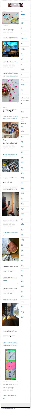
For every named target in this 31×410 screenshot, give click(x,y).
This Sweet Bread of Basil (7, 57)
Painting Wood (22, 69)
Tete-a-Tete (5, 216)
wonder (3, 280)
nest (7, 118)
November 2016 (22, 255)
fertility (8, 232)
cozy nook (15, 73)
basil (3, 73)
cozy (13, 73)
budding (16, 342)
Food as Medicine (22, 48)
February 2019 (22, 223)
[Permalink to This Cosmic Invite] (10, 18)
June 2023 (22, 168)
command (8, 154)
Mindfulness (4, 342)
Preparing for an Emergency (23, 70)
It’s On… (4, 139)
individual (4, 189)
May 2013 (22, 307)
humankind (4, 345)
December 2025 (22, 131)
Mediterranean (4, 234)
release (17, 234)
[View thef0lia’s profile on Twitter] (21, 14)
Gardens (11, 37)
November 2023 (22, 162)
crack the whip (10, 154)
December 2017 (22, 239)
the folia (16, 118)
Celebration (6, 116)
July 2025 (22, 137)
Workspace (22, 90)
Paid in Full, (5, 326)
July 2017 (22, 245)
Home (15, 37)
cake (4, 73)
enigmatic (4, 232)
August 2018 (22, 229)
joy (5, 345)
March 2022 (22, 187)
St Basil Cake (4, 76)
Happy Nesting (13, 37)
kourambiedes (6, 189)
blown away (12, 342)
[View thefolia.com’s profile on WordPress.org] (24, 14)
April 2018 (22, 234)
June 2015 (22, 276)
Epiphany (17, 73)
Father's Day (22, 43)
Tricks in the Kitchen (23, 84)
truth (16, 235)
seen (4, 235)
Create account (22, 107)
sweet (11, 76)
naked (8, 234)
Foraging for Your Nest (23, 49)
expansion (6, 232)
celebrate (6, 73)
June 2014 (22, 291)
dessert (16, 154)
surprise (10, 76)
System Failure (22, 80)
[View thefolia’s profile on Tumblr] (25, 14)
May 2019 (22, 219)
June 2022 (22, 183)
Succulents (22, 79)
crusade (13, 395)
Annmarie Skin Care (23, 18)
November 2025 (22, 132)
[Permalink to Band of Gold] (10, 249)
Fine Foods (10, 116)
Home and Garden (4, 75)
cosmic (3, 37)
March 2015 (22, 280)
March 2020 (22, 209)
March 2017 (22, 250)
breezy (15, 342)
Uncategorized (22, 85)
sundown (6, 76)
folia (6, 37)
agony (9, 395)
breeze (13, 342)
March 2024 (22, 157)
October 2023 (22, 163)
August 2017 (22, 244)
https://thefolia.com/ (8, 75)
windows (22, 89)
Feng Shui (22, 44)
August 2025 (22, 136)
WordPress (5, 280)
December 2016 (22, 254)
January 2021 (22, 204)
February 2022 (22, 188)
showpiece (17, 75)
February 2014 (22, 296)
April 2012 (22, 321)
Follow (22, 121)
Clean (21, 27)
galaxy (9, 37)
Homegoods (22, 58)
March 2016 (22, 265)
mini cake (6, 118)
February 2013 (22, 311)
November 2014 (22, 285)
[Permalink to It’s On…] (10, 130)
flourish (7, 277)
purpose (13, 234)
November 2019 (22, 213)
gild (12, 277)
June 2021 (22, 198)
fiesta (4, 37)
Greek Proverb (16, 232)
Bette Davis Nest (22, 22)
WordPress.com (22, 112)
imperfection (4, 118)
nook (15, 75)
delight (13, 154)
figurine (9, 232)
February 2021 (22, 203)
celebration (8, 73)
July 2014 (22, 290)
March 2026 (22, 127)
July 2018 (22, 230)
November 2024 (22, 147)
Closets (21, 28)
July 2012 (22, 317)
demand (14, 154)
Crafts (21, 33)
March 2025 (22, 142)
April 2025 (22, 141)
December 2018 (22, 224)
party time (9, 118)
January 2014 (22, 297)
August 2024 (22, 151)
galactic (8, 37)
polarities (11, 234)
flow (11, 232)
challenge (6, 154)
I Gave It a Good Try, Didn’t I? (7, 381)
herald (12, 299)
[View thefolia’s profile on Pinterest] (23, 14)
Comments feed (22, 111)
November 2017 (22, 240)
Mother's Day (22, 63)
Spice (14, 118)
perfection (12, 118)
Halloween (22, 54)
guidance (16, 277)
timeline (15, 235)
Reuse (21, 74)
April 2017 (22, 249)
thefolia (13, 235)
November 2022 (22, 177)
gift (11, 277)
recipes (11, 116)
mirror (6, 234)
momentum (7, 345)
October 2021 (22, 193)
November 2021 (22, 192)
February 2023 (22, 173)
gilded (13, 277)
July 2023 (22, 167)
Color (7, 116)
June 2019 (22, 218)
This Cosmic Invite (6, 24)
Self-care (13, 116)
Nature (6, 342)
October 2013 (22, 301)
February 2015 (22, 281)
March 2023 (22, 172)
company (11, 73)
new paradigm (14, 189)
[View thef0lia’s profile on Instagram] (22, 14)
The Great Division (6, 173)
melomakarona (11, 189)
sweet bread (13, 76)
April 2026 (22, 126)
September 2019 (22, 214)
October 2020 (22, 208)
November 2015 (22, 270)
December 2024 (22, 146)
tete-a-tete (9, 235)
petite (13, 118)
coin (10, 73)
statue (7, 235)
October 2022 (22, 178)
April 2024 (22, 156)
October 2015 (22, 271)
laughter (9, 189)
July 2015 (22, 275)
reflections (15, 234)
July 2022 (22, 182)
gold (15, 277)
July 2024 (22, 152)
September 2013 (22, 302)
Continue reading (6, 178)
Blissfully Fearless (22, 23)
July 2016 (22, 260)
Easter (21, 39)
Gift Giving (22, 53)
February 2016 (22, 266)
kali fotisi (11, 75)
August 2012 (22, 316)
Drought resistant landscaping (24, 38)
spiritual (6, 235)
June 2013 (22, 306)
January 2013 (22, 312)
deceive (15, 395)
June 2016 (22, 261)
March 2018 (22, 235)
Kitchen (21, 59)
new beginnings (10, 345)
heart (10, 299)
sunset (8, 76)
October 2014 (22, 286)
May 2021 (22, 199)
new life (13, 345)
